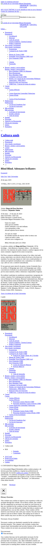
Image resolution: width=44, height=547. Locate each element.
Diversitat (8, 119)
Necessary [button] (4, 519)
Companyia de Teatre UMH (18, 51)
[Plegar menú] (5, 29)
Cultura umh (10, 135)
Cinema (11, 62)
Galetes (7, 462)
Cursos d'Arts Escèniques (17, 99)
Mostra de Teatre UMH (16, 54)
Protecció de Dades (11, 458)
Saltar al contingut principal (10, 2)
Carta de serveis (14, 40)
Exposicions (13, 49)
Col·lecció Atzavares (15, 106)
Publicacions (9, 101)
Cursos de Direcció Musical (22, 365)
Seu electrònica (8, 9)
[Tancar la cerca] (1, 21)
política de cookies (22, 473)
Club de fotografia (19, 374)
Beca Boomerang (14, 73)
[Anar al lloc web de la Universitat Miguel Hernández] (16, 3)
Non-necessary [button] (5, 531)
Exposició (4, 173)
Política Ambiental (15, 43)
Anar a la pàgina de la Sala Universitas (13, 293)
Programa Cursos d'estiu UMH (23, 411)
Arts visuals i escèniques (13, 45)
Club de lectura (14, 115)
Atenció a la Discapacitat (13, 121)
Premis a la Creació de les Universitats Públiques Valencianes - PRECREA (24, 79)
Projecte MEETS (18, 366)
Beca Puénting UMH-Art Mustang (20, 71)
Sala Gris (4, 176)
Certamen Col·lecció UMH (18, 77)
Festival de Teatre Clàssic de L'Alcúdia (25, 355)
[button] (8, 34)
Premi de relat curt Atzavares (18, 82)
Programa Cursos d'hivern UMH (23, 402)
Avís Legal (8, 456)
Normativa (8, 127)
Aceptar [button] (4, 485)
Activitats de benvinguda (17, 112)
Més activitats (9, 108)
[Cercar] (1, 19)
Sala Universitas (13, 176)
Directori (12, 38)
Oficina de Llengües (11, 123)
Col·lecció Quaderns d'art (17, 104)
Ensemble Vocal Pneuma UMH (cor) (21, 56)
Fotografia (12, 64)
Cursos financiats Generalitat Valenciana (22, 93)
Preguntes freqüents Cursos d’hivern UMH (27, 403)
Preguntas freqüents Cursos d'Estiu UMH (26, 413)
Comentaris (16, 453)
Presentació (8, 32)
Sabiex (7, 125)
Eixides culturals (14, 114)
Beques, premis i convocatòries (15, 67)
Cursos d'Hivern (14, 90)
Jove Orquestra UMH (16, 58)
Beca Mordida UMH (16, 75)
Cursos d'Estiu (13, 95)
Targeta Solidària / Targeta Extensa (20, 42)
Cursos (7, 86)
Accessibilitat (9, 460)
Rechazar (12, 485)
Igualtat (7, 117)
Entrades (16, 451)
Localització (13, 36)
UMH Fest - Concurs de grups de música (22, 84)
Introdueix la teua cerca (27, 17)
